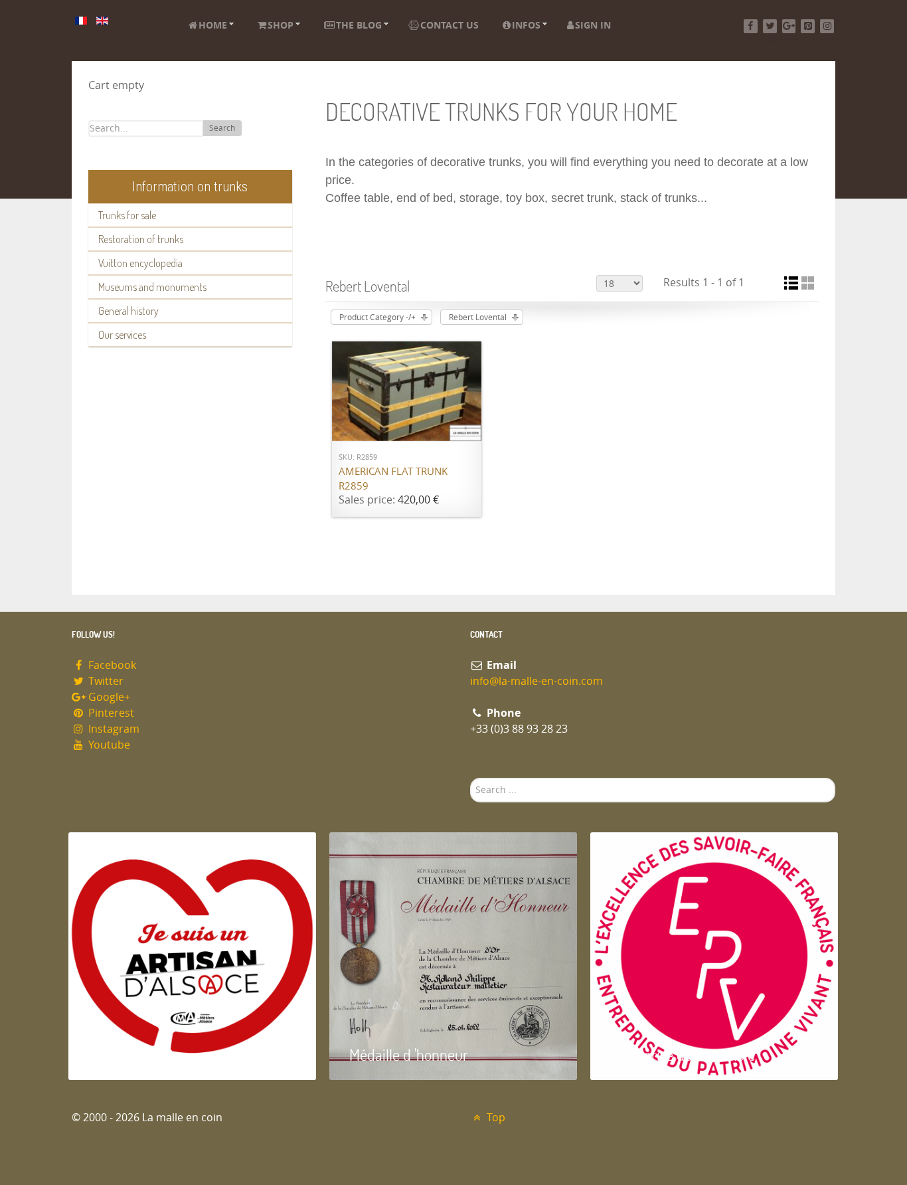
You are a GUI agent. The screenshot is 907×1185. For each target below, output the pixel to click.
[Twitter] (770, 26)
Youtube (108, 745)
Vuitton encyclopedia (140, 263)
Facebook (111, 665)
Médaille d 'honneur (408, 1054)
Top (494, 1117)
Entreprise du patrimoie (682, 1054)
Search (222, 128)
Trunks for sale (127, 215)
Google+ (108, 697)
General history (128, 311)
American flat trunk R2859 (393, 479)
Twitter (105, 681)
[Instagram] (827, 26)
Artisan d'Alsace (135, 1054)
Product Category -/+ (377, 317)
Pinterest (110, 713)
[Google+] (789, 26)
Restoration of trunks (140, 239)
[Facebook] (751, 26)
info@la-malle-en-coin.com (536, 681)
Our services (122, 334)
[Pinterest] (808, 26)
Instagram (112, 729)
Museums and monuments (152, 287)
